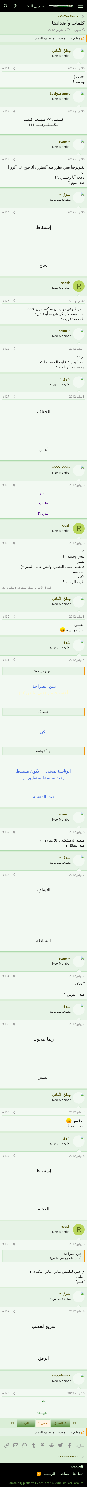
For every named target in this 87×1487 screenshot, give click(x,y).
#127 (5, 396)
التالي (27, 1423)
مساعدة (64, 1474)
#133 (5, 875)
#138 (5, 1244)
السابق (59, 1423)
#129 (5, 543)
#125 (5, 301)
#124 (5, 212)
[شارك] (14, 68)
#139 (5, 1311)
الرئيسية (49, 1474)
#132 (5, 832)
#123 (5, 159)
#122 (5, 111)
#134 (5, 976)
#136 (5, 1112)
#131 (5, 660)
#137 (5, 1156)
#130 (5, 616)
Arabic (75, 1467)
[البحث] (5, 5)
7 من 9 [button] (42, 1423)
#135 (5, 1024)
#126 (5, 349)
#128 (5, 485)
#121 (5, 68)
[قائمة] (80, 6)
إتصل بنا (78, 1474)
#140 (5, 1393)
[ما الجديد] (15, 5)
